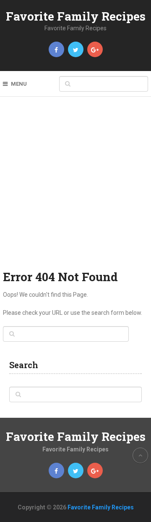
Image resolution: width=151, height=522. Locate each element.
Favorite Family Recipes (76, 16)
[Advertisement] (75, 188)
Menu (19, 84)
